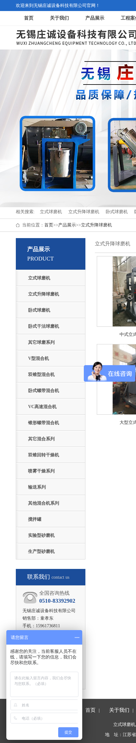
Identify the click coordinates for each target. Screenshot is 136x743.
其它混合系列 (41, 438)
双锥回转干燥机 (43, 455)
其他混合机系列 (43, 503)
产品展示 (94, 17)
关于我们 (59, 17)
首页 (29, 17)
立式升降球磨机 (96, 225)
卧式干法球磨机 (43, 326)
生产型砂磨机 (41, 551)
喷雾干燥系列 (41, 471)
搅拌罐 (34, 519)
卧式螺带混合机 (43, 390)
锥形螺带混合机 (43, 422)
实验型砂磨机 (41, 535)
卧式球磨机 (39, 310)
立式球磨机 (39, 278)
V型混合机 (38, 358)
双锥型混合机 (41, 374)
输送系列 (37, 487)
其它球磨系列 (41, 342)
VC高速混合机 (42, 406)
